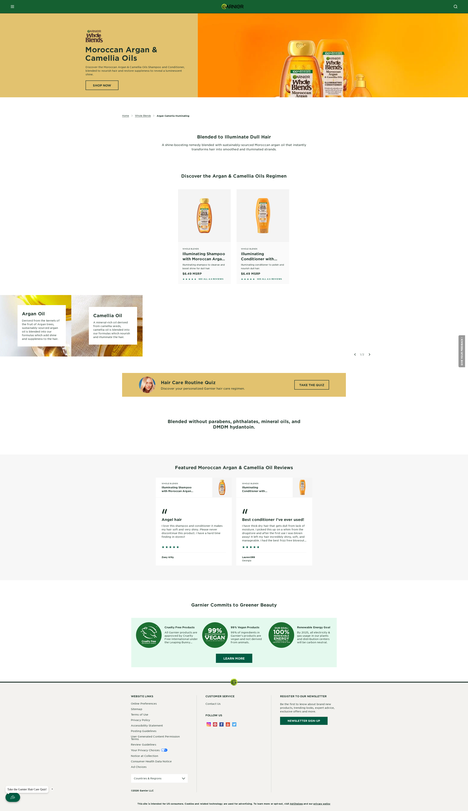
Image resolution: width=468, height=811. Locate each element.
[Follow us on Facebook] (221, 724)
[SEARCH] (455, 6)
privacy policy (321, 803)
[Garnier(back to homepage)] (233, 6)
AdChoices (296, 803)
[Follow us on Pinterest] (215, 724)
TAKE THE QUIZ (311, 385)
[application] (159, 778)
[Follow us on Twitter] (234, 724)
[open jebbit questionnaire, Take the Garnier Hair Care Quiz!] (12, 797)
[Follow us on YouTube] (228, 724)
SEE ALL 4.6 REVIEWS (211, 279)
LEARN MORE (234, 658)
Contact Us (212, 703)
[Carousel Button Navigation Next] (369, 354)
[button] (462, 351)
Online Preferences (144, 703)
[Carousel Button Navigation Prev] (355, 354)
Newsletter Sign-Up (304, 720)
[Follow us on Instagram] (208, 724)
